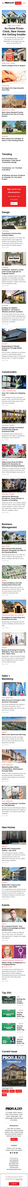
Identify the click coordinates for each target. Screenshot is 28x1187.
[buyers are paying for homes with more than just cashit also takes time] (14, 639)
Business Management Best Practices (13, 615)
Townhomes (5, 231)
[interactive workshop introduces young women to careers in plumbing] (14, 485)
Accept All (14, 1183)
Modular (4, 459)
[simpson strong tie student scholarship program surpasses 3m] (14, 416)
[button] (3, 3)
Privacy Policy (19, 1179)
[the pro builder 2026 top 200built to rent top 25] (8, 1013)
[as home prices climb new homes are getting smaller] (14, 17)
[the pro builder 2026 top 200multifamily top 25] (8, 1027)
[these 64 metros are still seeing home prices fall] (14, 572)
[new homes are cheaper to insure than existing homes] (14, 127)
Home (18, 996)
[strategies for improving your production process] (14, 606)
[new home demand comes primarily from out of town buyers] (14, 101)
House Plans (5, 85)
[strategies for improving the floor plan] (14, 77)
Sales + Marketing (7, 697)
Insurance (5, 136)
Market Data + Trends (14, 25)
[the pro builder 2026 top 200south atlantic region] (8, 1040)
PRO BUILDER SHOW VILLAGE (14, 1169)
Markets (4, 580)
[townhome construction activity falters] (14, 222)
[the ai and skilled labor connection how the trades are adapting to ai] (14, 382)
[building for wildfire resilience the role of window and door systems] (14, 297)
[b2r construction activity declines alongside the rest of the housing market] (14, 537)
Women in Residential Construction (12, 960)
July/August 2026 (7, 1088)
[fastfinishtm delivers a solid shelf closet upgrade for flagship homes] (14, 259)
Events (4, 923)
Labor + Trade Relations (9, 390)
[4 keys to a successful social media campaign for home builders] (14, 792)
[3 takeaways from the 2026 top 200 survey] (8, 1000)
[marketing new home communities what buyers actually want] (14, 756)
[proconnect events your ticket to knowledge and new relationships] (14, 915)
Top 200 (21, 1010)
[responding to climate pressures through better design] (14, 335)
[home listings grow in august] (14, 54)
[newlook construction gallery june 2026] (14, 874)
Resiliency (5, 343)
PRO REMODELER (14, 1162)
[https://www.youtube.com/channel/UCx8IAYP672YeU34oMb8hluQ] (17, 1153)
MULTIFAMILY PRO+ (14, 1163)
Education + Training (8, 425)
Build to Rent (6, 546)
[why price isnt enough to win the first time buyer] (14, 689)
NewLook (4, 846)
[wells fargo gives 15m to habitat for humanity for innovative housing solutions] (14, 451)
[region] (14, 1180)
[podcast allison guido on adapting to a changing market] (14, 951)
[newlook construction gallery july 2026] (14, 837)
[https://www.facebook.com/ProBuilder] (10, 1153)
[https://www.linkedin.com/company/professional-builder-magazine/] (15, 1153)
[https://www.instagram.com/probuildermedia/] (12, 1153)
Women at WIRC (8, 967)
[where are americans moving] (14, 723)
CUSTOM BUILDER (14, 1160)
